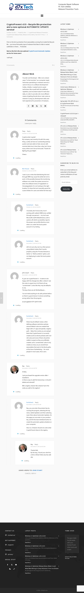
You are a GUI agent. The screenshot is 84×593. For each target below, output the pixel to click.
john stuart (37, 470)
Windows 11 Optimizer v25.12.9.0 (35, 546)
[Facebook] (28, 106)
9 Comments (10, 65)
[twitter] (12, 565)
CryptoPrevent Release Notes (14, 35)
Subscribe (66, 189)
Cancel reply (30, 473)
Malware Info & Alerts (29, 35)
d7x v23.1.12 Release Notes (68, 126)
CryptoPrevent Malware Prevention (38, 32)
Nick (25, 32)
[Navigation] (42, 16)
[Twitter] (41, 106)
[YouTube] (45, 106)
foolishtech (29, 205)
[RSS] (37, 106)
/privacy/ (10, 554)
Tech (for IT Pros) (40, 35)
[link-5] (14, 569)
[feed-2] (10, 569)
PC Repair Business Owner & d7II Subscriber (72, 578)
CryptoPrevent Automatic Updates (39, 51)
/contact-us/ (11, 535)
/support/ (11, 545)
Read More (63, 40)
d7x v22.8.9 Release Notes (68, 150)
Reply (29, 131)
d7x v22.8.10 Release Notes (68, 138)
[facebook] (7, 565)
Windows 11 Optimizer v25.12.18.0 (35, 536)
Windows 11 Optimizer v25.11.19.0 (35, 556)
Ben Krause (25, 169)
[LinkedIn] (33, 106)
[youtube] (16, 565)
